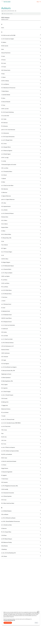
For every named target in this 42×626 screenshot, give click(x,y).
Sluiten (36, 622)
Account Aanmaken (7, 622)
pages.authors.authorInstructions (8, 10)
